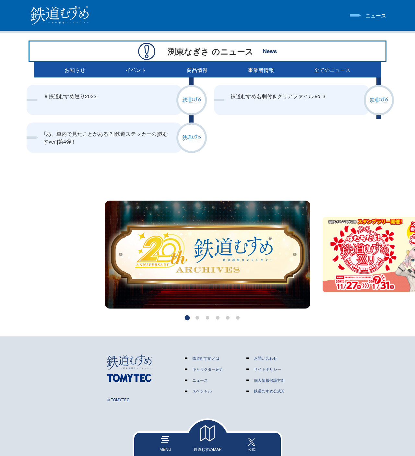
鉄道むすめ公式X (269, 390)
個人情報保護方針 (269, 380)
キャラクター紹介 (207, 369)
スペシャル (202, 390)
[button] (187, 317)
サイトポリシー (267, 369)
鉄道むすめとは (205, 358)
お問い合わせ (265, 358)
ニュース (200, 380)
